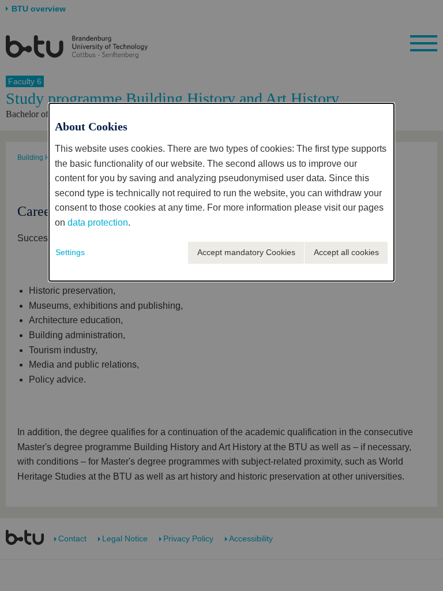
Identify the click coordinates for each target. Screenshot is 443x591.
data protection (97, 222)
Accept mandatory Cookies (246, 252)
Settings (70, 252)
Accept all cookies (346, 252)
